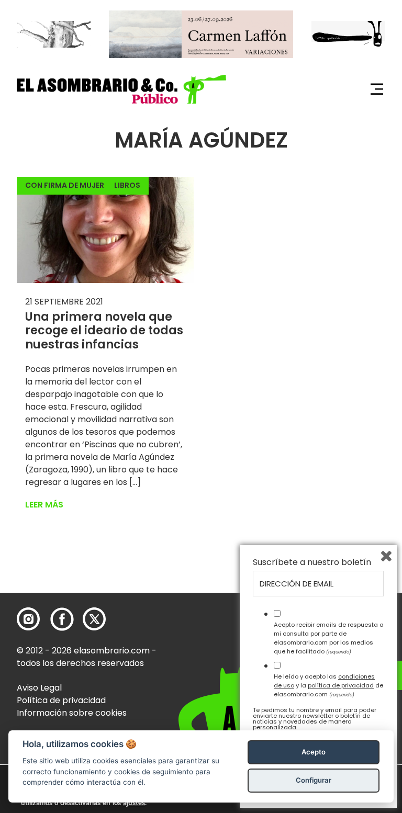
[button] (121, 89)
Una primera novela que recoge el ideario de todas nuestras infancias (104, 331)
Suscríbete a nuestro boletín (312, 562)
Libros (127, 185)
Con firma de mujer (64, 185)
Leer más (44, 505)
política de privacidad (341, 685)
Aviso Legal (39, 688)
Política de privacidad (61, 700)
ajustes (134, 803)
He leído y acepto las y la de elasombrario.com (328, 685)
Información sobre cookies (72, 713)
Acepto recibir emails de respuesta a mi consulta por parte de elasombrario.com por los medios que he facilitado (329, 637)
